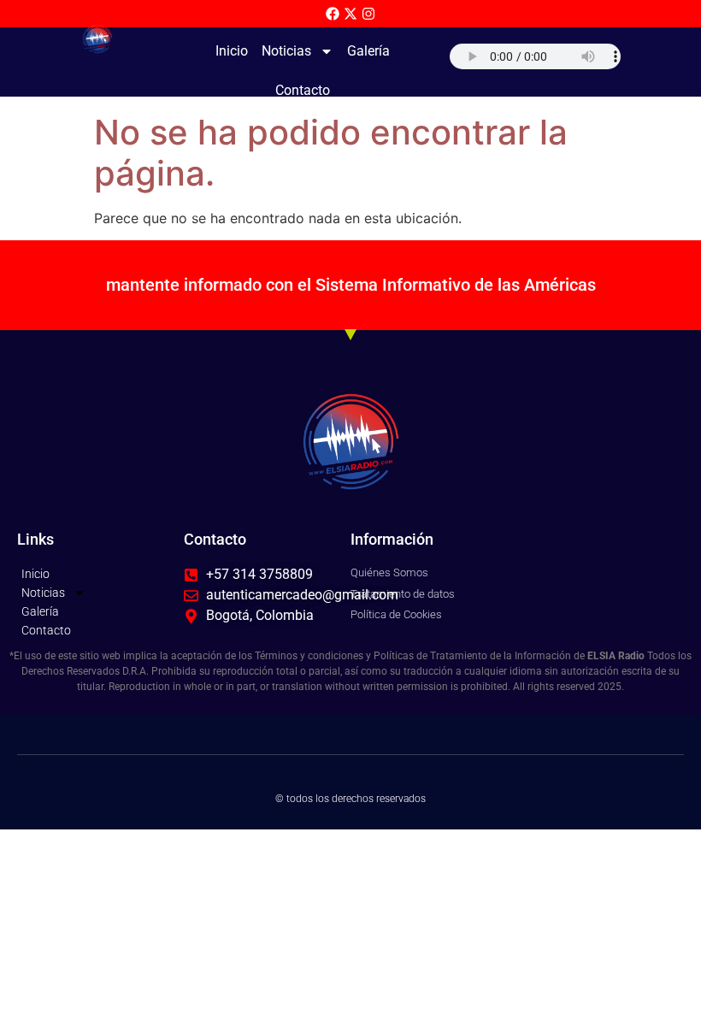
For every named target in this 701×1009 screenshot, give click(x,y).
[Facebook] (332, 14)
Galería (368, 51)
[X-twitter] (350, 14)
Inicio (231, 51)
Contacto (302, 90)
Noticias (286, 51)
